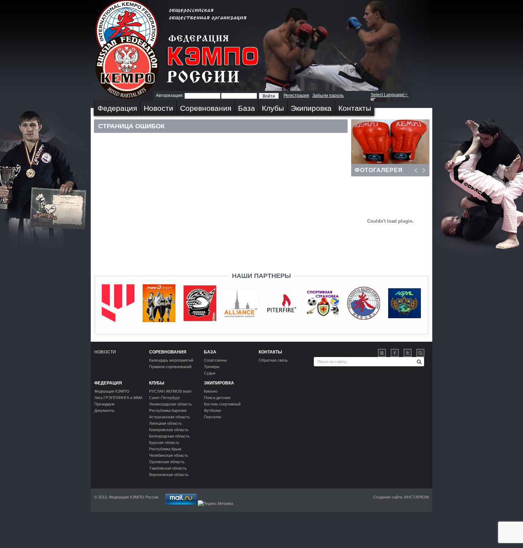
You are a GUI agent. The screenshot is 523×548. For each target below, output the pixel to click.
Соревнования (205, 108)
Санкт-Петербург (164, 398)
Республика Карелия (167, 410)
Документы (104, 410)
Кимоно (210, 391)
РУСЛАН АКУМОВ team (170, 391)
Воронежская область (169, 474)
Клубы (273, 108)
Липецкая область (165, 423)
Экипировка (311, 108)
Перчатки (212, 417)
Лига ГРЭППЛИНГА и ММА (118, 398)
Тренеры (212, 367)
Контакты (354, 108)
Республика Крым (165, 449)
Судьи (209, 373)
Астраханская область (169, 417)
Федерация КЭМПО (112, 391)
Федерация (117, 108)
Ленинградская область (170, 404)
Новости (158, 108)
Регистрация (296, 95)
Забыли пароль (328, 95)
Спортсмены (215, 360)
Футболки (212, 410)
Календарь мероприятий (171, 360)
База (246, 108)
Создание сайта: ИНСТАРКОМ (401, 497)
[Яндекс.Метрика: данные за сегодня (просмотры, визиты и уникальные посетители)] (215, 503)
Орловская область (167, 462)
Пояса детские (217, 398)
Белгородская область (169, 436)
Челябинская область (168, 455)
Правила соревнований (170, 367)
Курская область (164, 442)
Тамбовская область (168, 468)
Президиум (104, 404)
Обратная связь (273, 360)
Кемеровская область (169, 430)
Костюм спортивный (222, 404)
